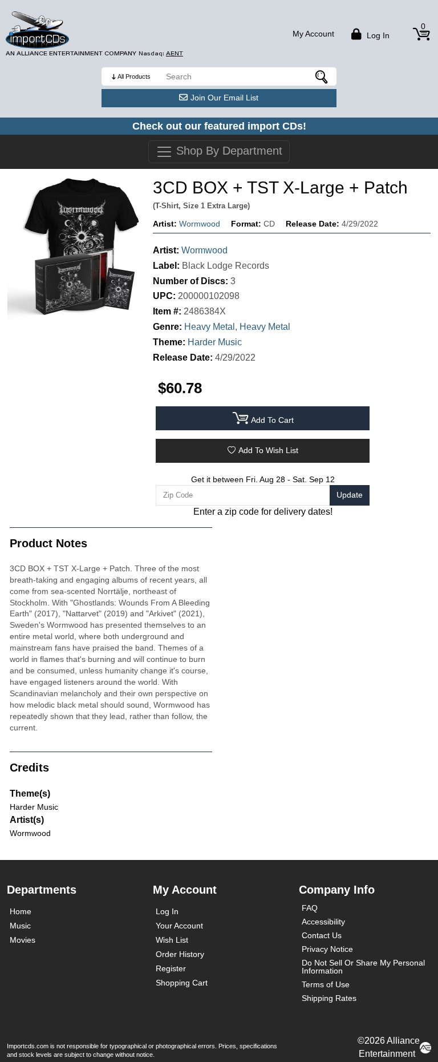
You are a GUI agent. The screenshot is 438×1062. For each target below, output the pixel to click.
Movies (22, 939)
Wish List (172, 939)
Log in (377, 35)
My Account (313, 33)
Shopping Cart (182, 982)
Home (20, 911)
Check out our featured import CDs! (219, 126)
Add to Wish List (268, 450)
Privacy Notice (327, 949)
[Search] (322, 76)
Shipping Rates (329, 998)
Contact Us (322, 935)
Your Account (179, 925)
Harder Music (215, 342)
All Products (134, 76)
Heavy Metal (209, 327)
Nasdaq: (161, 53)
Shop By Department (227, 150)
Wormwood (199, 223)
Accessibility (323, 921)
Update (349, 494)
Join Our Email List (224, 97)
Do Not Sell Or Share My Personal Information (363, 966)
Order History (180, 954)
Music (20, 925)
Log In (167, 911)
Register (171, 968)
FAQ (310, 907)
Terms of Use (326, 984)
